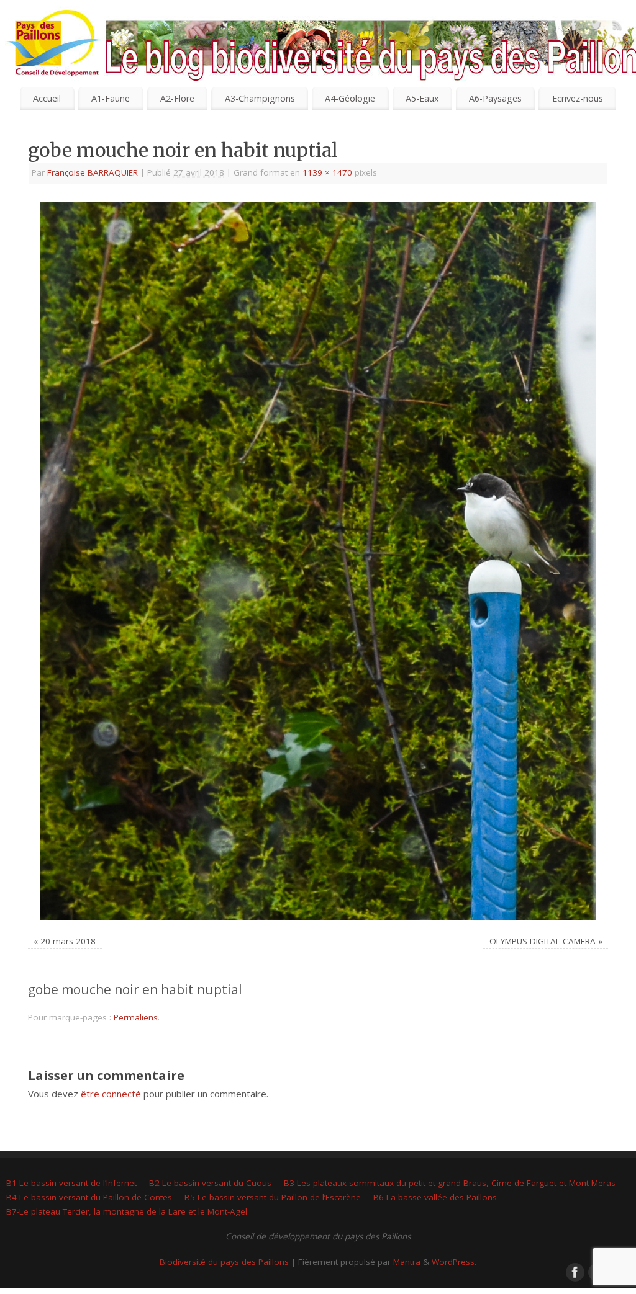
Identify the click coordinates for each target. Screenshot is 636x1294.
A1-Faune (110, 98)
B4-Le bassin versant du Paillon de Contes (89, 1197)
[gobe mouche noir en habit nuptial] (318, 561)
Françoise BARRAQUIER (92, 172)
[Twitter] (595, 27)
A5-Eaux (422, 98)
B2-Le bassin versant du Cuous (210, 1183)
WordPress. (454, 1261)
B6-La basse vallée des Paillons (435, 1197)
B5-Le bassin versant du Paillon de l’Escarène (272, 1197)
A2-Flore (177, 98)
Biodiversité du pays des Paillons (224, 1261)
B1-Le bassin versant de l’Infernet (71, 1183)
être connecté (111, 1093)
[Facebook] (574, 27)
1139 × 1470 (327, 172)
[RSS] (617, 27)
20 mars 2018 (68, 941)
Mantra (406, 1261)
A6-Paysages (495, 98)
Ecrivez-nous (577, 98)
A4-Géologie (350, 98)
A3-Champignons (260, 98)
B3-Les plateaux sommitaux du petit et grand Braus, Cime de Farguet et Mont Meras (450, 1183)
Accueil (47, 98)
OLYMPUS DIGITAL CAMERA (542, 941)
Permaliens (136, 1017)
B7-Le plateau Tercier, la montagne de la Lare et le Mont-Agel (126, 1211)
